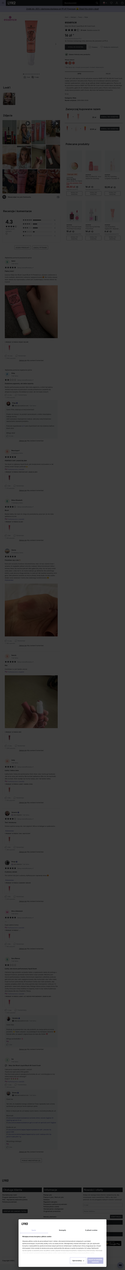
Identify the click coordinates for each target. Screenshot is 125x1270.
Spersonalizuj (77, 1261)
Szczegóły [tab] (62, 1230)
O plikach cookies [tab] (91, 1230)
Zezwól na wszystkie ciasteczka (95, 1261)
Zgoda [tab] (34, 1230)
